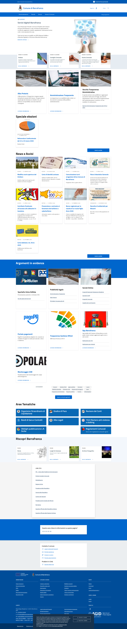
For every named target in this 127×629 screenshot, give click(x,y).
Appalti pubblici (43, 592)
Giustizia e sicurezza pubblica (70, 586)
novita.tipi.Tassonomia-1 (94, 590)
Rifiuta (83, 617)
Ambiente (66, 588)
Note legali (66, 613)
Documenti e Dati (19, 595)
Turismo (79, 391)
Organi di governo (19, 584)
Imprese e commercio (69, 595)
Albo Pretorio (23, 93)
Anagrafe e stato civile (45, 586)
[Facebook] (95, 8)
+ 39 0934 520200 (21, 612)
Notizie (90, 584)
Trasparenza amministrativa (58, 391)
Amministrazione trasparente (70, 609)
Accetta (83, 620)
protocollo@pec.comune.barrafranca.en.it (27, 616)
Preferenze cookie (63, 624)
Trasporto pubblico (70, 391)
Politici (17, 590)
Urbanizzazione (87, 391)
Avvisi (90, 588)
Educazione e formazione (45, 590)
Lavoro (87, 386)
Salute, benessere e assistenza (47, 595)
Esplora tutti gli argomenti (63, 397)
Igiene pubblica (71, 386)
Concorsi (55, 386)
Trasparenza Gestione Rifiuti (61, 335)
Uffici (17, 588)
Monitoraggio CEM (25, 372)
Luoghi (90, 599)
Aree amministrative (20, 586)
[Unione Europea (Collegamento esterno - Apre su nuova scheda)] (22, 575)
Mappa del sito (20, 626)
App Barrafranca (88, 330)
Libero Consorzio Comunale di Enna (24, 2)
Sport (87, 389)
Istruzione (80, 386)
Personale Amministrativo (21, 592)
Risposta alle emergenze (77, 389)
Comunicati (91, 586)
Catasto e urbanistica (44, 584)
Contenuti (22, 19)
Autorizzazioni (43, 588)
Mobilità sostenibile (56, 389)
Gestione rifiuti (63, 386)
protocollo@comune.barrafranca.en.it (27, 614)
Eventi (90, 601)
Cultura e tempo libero (69, 592)
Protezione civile (66, 389)
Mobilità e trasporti (68, 584)
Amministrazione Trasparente (62, 95)
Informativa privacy (68, 611)
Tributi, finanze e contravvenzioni (71, 590)
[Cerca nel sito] (108, 8)
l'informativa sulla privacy (57, 626)
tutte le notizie (98, 150)
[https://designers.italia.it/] (100, 614)
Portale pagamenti (25, 334)
